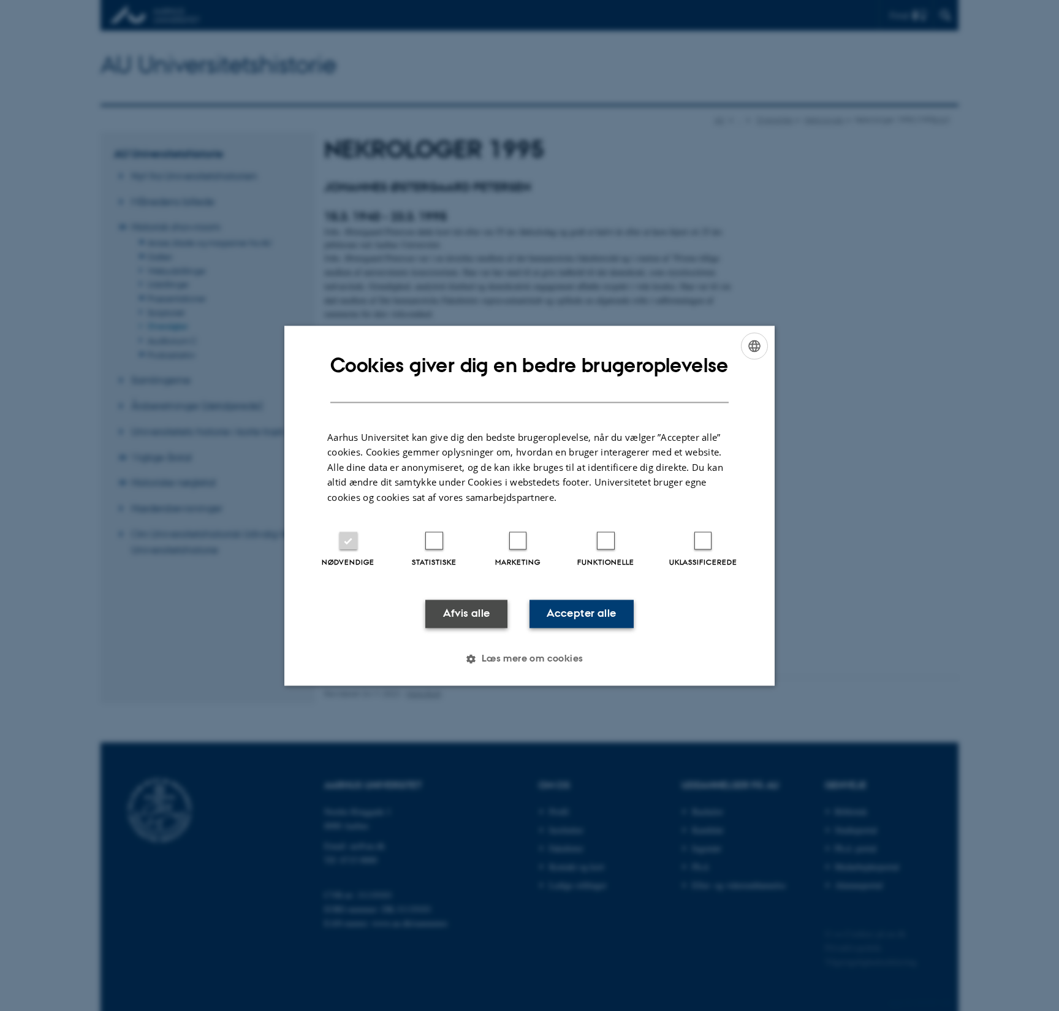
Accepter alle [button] (581, 613)
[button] (529, 658)
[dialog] (529, 505)
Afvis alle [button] (466, 613)
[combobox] (754, 346)
